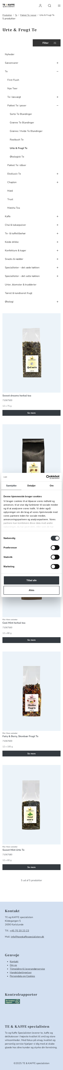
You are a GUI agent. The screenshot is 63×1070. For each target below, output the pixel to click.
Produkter (7, 15)
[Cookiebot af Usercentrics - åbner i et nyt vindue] (46, 477)
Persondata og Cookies (22, 976)
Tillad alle (31, 580)
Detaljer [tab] (31, 485)
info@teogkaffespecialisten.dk (27, 936)
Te (16, 15)
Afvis (31, 590)
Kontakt (14, 961)
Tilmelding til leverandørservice (27, 969)
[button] (40, 5)
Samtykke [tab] (11, 485)
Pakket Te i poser (28, 15)
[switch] (55, 547)
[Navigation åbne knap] (59, 5)
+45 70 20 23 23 (19, 930)
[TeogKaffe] (8, 5)
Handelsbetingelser (21, 972)
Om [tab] (52, 485)
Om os (13, 965)
